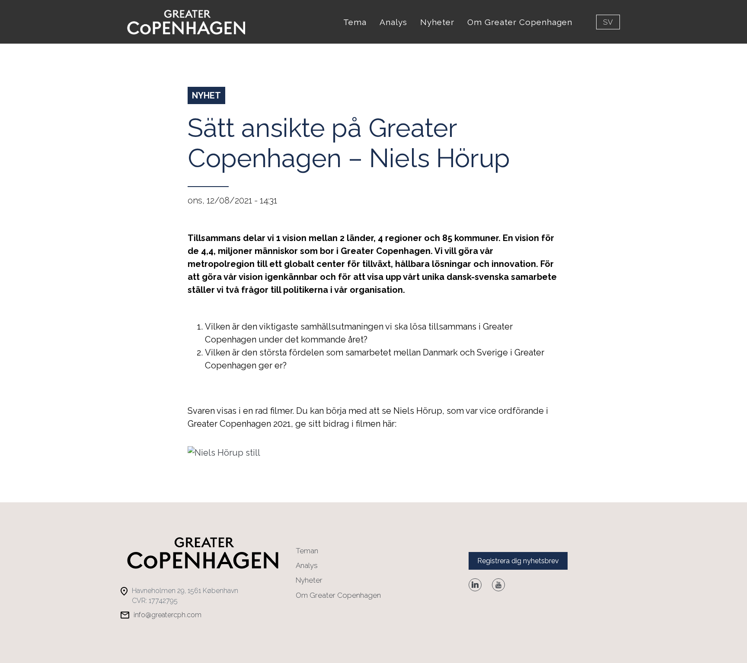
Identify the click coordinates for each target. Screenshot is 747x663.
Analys (393, 22)
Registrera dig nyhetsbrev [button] (518, 561)
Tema (355, 22)
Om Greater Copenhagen (519, 22)
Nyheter (437, 22)
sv (608, 22)
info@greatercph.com (167, 615)
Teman (307, 550)
